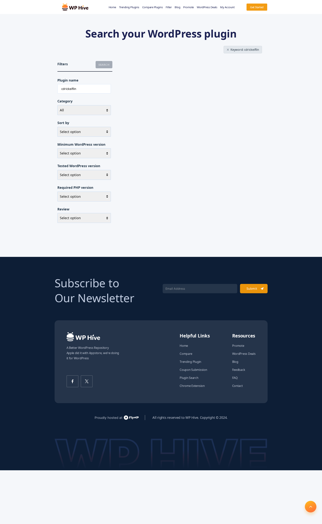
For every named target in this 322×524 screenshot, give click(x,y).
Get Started (256, 7)
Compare (186, 354)
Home (112, 7)
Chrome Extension (192, 386)
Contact (237, 386)
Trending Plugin (190, 362)
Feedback (238, 370)
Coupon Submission (193, 370)
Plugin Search (189, 378)
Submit (252, 289)
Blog (177, 7)
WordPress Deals (207, 7)
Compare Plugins (152, 7)
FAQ (235, 378)
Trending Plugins (129, 7)
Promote (188, 7)
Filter (169, 7)
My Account (227, 7)
